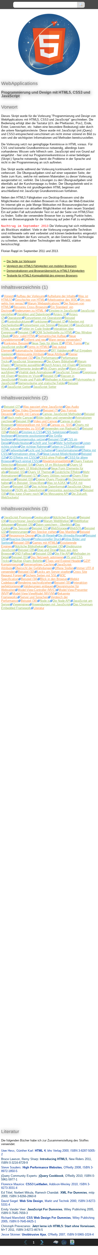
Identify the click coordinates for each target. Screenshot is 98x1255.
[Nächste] (42, 1242)
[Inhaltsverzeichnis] (56, 1242)
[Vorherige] (25, 1242)
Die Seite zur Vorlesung (21, 261)
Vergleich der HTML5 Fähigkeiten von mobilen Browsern (42, 266)
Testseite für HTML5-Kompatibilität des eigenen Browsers (42, 275)
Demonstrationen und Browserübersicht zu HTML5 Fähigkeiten (46, 270)
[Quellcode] (72, 1242)
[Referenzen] (64, 1242)
